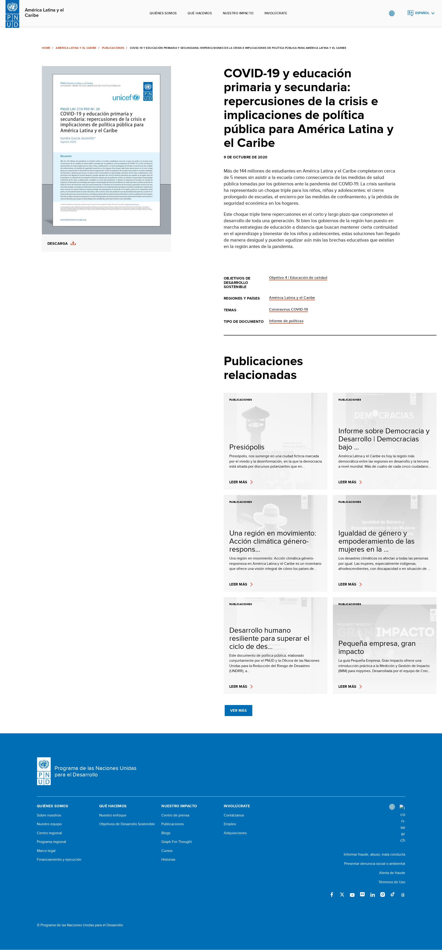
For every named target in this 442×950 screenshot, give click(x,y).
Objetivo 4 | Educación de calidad (298, 277)
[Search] (402, 824)
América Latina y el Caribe (44, 12)
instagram (382, 894)
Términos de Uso (391, 882)
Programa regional (51, 841)
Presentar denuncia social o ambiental (374, 863)
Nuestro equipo (49, 824)
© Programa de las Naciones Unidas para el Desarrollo (80, 925)
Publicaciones (113, 48)
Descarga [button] (57, 243)
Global (392, 13)
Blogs (165, 833)
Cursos (166, 850)
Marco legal (46, 850)
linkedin (372, 894)
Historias (168, 859)
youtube (352, 894)
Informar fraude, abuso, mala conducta (374, 854)
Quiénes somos (163, 13)
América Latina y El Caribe (76, 48)
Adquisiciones (235, 833)
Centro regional (49, 833)
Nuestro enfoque (112, 815)
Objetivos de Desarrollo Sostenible (127, 824)
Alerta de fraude (392, 872)
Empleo (230, 824)
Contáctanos (234, 815)
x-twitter (342, 894)
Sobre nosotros (49, 815)
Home (46, 48)
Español (422, 13)
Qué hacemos (200, 13)
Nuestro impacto (238, 13)
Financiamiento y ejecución (59, 859)
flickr (362, 894)
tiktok (392, 894)
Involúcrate (276, 13)
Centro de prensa (175, 815)
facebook (332, 894)
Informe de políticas (286, 320)
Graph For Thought (176, 841)
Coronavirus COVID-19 (288, 309)
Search (401, 13)
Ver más (238, 710)
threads (403, 894)
